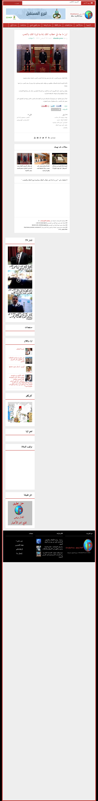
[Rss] (48, 138)
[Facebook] (46, 138)
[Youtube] (34, 138)
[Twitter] (43, 138)
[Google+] (40, 138)
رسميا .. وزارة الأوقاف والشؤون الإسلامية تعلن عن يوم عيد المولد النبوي (54, 542)
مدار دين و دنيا (78, 29)
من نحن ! (19, 541)
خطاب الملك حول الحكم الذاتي (68, 2)
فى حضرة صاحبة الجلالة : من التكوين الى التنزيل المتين (16, 359)
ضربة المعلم (20, 349)
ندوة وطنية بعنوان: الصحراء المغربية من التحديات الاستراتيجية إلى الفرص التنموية (52, 555)
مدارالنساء (23, 25)
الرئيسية (89, 25)
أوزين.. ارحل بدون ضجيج (16, 366)
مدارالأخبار (79, 25)
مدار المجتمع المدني (35, 25)
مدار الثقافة (58, 25)
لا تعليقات (31, 38)
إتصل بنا (19, 553)
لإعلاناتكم (19, 549)
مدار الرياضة (47, 25)
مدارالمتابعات (68, 25)
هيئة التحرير (19, 545)
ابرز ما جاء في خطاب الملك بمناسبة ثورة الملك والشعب (44, 34)
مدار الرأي (13, 25)
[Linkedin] (37, 138)
